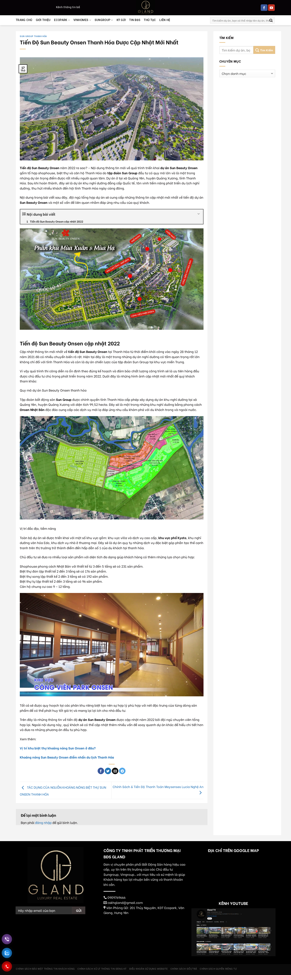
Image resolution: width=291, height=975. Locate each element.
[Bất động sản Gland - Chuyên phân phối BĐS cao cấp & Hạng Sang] (145, 7)
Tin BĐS (134, 20)
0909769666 (116, 897)
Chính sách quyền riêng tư (218, 968)
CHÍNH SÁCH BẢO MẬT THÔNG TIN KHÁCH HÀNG (45, 968)
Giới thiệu (43, 20)
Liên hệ (164, 20)
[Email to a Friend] (115, 771)
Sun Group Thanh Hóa (33, 36)
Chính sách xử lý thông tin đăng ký (101, 968)
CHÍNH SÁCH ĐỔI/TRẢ (183, 968)
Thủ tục (150, 20)
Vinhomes (80, 20)
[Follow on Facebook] (264, 7)
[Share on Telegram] (122, 771)
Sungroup (102, 20)
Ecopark (60, 20)
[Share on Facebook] (101, 771)
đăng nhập (43, 822)
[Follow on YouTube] (271, 7)
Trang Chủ (24, 20)
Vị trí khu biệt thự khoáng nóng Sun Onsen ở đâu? (58, 748)
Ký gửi (121, 20)
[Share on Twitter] (108, 771)
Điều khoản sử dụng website (148, 968)
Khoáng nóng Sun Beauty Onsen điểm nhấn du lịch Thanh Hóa (67, 757)
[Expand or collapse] (198, 214)
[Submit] (271, 20)
